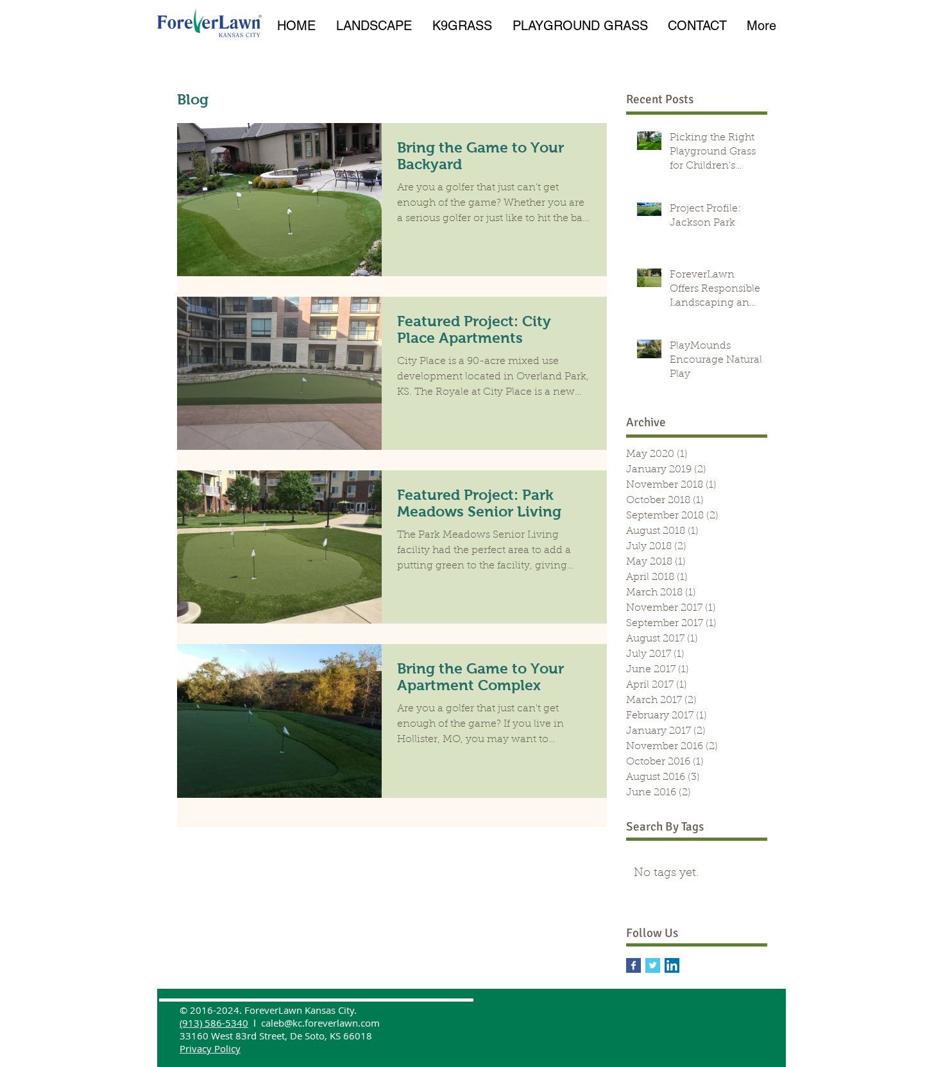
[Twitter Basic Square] (652, 965)
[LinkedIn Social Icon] (672, 965)
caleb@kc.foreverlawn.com (320, 1022)
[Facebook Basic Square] (633, 965)
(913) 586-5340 (214, 1022)
